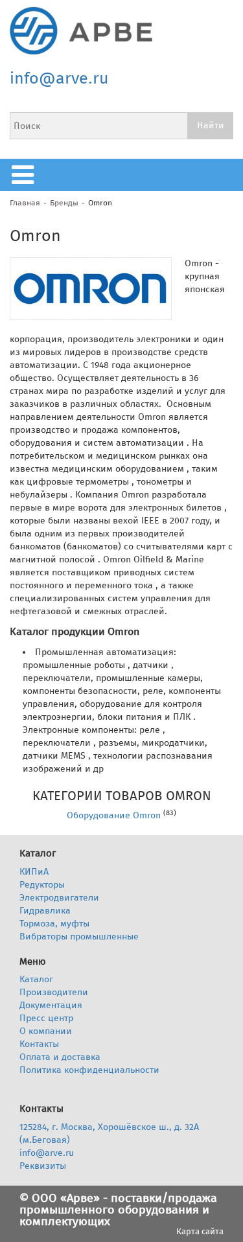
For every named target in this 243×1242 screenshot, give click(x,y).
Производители (53, 992)
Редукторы (42, 884)
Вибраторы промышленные (79, 936)
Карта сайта (200, 1231)
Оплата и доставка (59, 1057)
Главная (25, 202)
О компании (45, 1031)
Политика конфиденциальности (89, 1069)
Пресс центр (46, 1018)
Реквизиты (42, 1165)
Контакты (39, 1044)
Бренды (64, 202)
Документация (50, 1005)
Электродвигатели (59, 897)
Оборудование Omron (114, 815)
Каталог (36, 979)
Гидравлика (45, 910)
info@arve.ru (59, 78)
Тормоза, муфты (54, 923)
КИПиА (34, 871)
